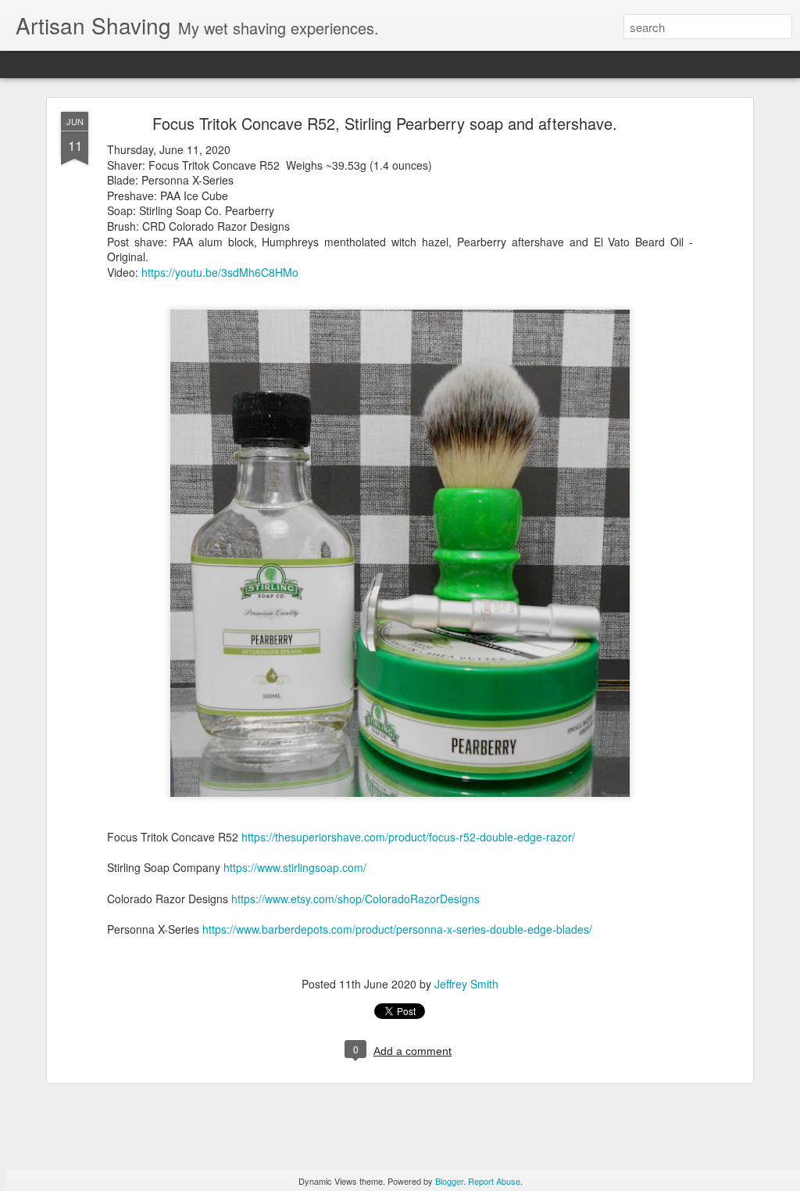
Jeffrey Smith (466, 984)
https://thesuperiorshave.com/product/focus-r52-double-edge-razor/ (408, 837)
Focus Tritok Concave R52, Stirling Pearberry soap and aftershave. (384, 123)
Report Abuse (494, 1181)
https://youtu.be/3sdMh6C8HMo (219, 272)
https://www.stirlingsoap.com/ (294, 867)
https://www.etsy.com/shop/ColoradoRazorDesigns (355, 898)
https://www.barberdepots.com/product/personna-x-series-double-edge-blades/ (397, 929)
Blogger (449, 1181)
